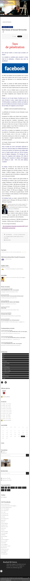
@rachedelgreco (4, 497)
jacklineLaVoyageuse (4, 539)
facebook (8, 236)
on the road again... (4, 533)
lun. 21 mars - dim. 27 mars (6, 410)
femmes (19, 487)
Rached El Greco (10, 562)
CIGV (3, 359)
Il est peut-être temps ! (6, 314)
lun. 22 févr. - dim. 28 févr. (6, 415)
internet (15, 236)
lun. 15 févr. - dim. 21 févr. (6, 416)
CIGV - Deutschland (4, 510)
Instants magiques (4, 523)
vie (5, 490)
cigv (16, 487)
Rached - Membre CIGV (5, 504)
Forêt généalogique (6, 366)
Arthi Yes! (3, 529)
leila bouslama (4, 331)
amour (2, 490)
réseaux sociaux (20, 236)
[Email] (6, 382)
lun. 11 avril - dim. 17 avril (6, 407)
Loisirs (4, 374)
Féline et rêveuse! (4, 536)
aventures (24, 487)
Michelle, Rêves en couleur (5, 545)
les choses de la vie (6, 372)
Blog (3, 357)
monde (11, 236)
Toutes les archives (7, 420)
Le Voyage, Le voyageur (7, 370)
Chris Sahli (3, 337)
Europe (4, 365)
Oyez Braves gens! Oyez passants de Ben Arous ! (12, 296)
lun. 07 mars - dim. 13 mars (6, 413)
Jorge (2, 537)
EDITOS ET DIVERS (6, 363)
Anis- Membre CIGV (4, 515)
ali (1, 343)
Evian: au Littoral (4, 541)
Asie (3, 355)
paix (9, 487)
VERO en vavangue (4, 531)
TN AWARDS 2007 (4, 553)
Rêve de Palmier (4, 547)
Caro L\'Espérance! (4, 550)
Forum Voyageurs (4, 544)
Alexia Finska (3, 528)
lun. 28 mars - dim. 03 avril (6, 408)
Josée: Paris (3, 521)
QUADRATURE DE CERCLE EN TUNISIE (10, 302)
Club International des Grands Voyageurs (8, 505)
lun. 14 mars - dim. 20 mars (6, 411)
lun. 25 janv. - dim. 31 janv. (6, 418)
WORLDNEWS (3, 552)
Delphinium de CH (4, 526)
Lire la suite (24, 252)
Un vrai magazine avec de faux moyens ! (10, 320)
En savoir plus (8, 580)
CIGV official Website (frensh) (6, 507)
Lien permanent (8, 234)
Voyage (4, 378)
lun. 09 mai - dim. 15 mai (5, 405)
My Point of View (6, 376)
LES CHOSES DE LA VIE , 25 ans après (10, 290)
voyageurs (12, 487)
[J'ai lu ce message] (28, 577)
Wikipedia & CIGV (4, 525)
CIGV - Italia (3, 512)
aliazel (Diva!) (3, 542)
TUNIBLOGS (3, 534)
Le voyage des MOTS (6, 368)
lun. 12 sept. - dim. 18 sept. (6, 403)
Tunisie (8, 490)
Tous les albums (6, 396)
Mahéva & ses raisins (5, 549)
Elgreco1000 (3, 520)
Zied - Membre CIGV (5, 518)
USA (6, 487)
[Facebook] (2, 382)
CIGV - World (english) (5, 508)
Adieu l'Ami (3, 308)
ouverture (6, 238)
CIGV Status (5, 361)
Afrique (4, 353)
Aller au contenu (4, 1)
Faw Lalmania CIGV (4, 513)
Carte (2, 443)
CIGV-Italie (3, 517)
